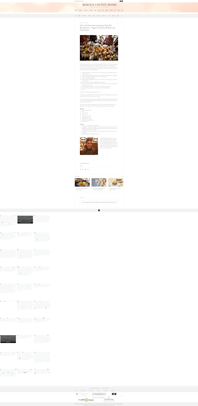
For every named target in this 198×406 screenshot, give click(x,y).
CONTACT (98, 391)
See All (122, 176)
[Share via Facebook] (80, 169)
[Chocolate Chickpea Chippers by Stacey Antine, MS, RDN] (99, 182)
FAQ (120, 391)
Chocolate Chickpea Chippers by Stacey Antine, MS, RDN (99, 189)
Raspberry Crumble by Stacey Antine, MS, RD (115, 189)
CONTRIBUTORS (83, 391)
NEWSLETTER (91, 391)
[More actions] (117, 22)
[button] (121, 15)
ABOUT (75, 391)
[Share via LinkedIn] (85, 169)
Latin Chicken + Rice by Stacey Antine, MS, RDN (81, 189)
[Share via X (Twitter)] (82, 169)
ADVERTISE (105, 391)
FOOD (81, 165)
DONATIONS (113, 391)
